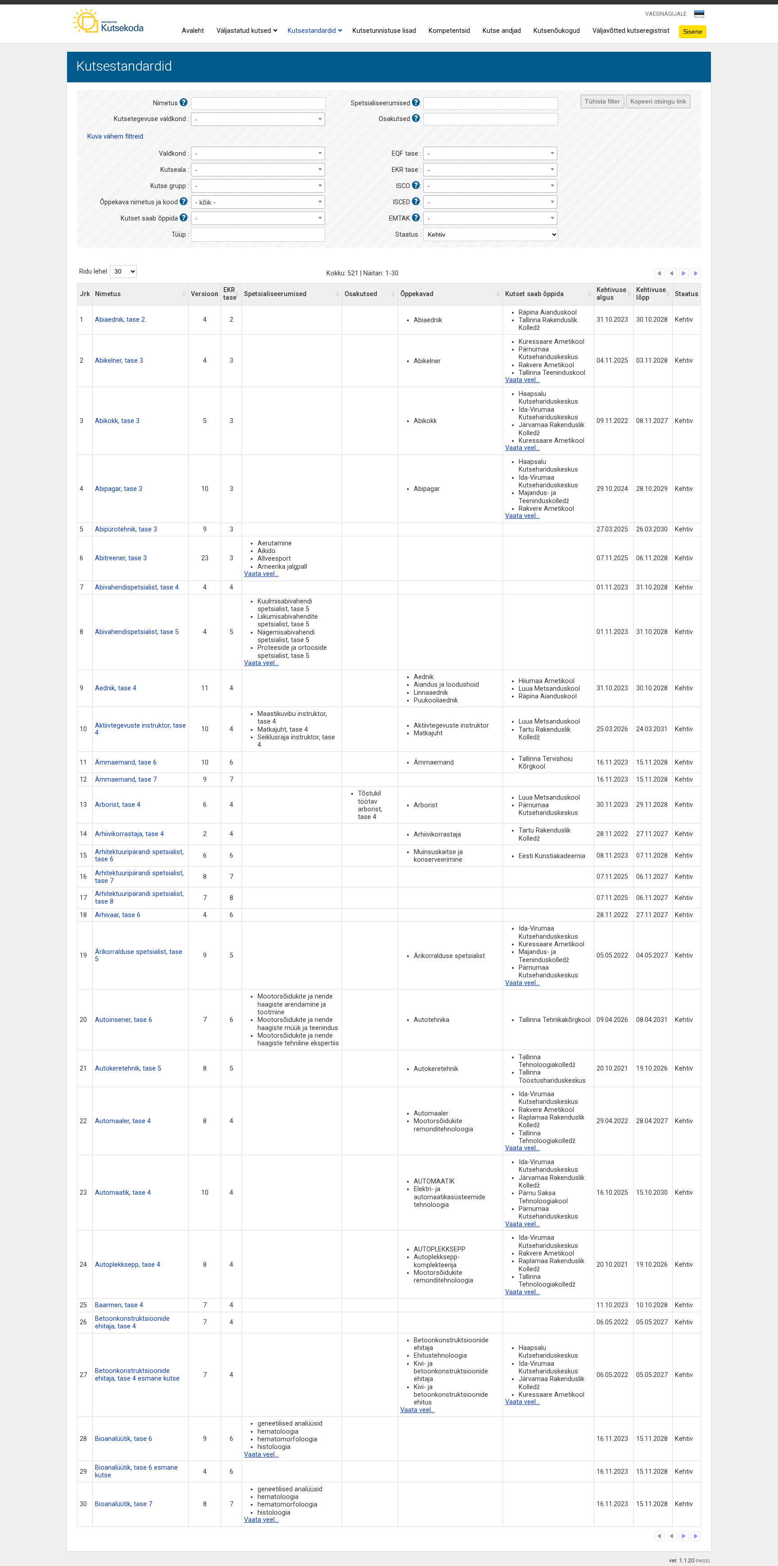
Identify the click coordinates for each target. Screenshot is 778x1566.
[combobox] (700, 16)
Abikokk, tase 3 (117, 421)
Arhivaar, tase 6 (117, 915)
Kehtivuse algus (611, 294)
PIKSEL (703, 1560)
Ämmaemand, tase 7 (126, 779)
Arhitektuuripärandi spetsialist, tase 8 (139, 897)
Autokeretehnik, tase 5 (128, 1068)
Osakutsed (360, 294)
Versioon (204, 294)
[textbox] (698, 15)
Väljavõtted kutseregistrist (631, 31)
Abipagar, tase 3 (118, 489)
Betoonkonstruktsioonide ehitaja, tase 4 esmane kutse (137, 1374)
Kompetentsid (449, 31)
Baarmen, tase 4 (119, 1305)
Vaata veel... (522, 380)
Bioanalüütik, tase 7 (123, 1504)
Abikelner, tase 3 (119, 360)
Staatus (686, 294)
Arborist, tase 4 (117, 805)
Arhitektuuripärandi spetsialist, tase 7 (139, 877)
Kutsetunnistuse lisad (384, 31)
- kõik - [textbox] (205, 202)
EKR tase (229, 294)
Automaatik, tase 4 (123, 1193)
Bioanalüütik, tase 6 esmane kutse (136, 1471)
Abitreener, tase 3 (121, 558)
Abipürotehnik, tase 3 (126, 529)
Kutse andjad (502, 31)
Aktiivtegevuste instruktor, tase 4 (140, 729)
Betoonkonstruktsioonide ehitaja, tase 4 (132, 1322)
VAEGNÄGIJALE (666, 13)
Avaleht (193, 31)
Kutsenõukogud (557, 31)
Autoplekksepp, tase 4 (127, 1265)
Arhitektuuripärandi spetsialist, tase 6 (139, 856)
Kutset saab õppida (534, 294)
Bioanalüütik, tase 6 (123, 1439)
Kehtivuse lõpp (651, 294)
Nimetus (108, 294)
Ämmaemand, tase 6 (126, 762)
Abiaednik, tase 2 (120, 320)
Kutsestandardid (312, 31)
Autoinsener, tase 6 (123, 1020)
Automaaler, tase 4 (123, 1121)
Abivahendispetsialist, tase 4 (137, 587)
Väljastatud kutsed (244, 31)
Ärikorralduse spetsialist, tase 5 (138, 955)
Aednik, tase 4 (115, 688)
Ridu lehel (93, 271)
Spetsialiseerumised (275, 294)
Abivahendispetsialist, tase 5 (137, 632)
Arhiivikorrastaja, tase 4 (129, 834)
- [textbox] (196, 120)
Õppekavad (417, 294)
